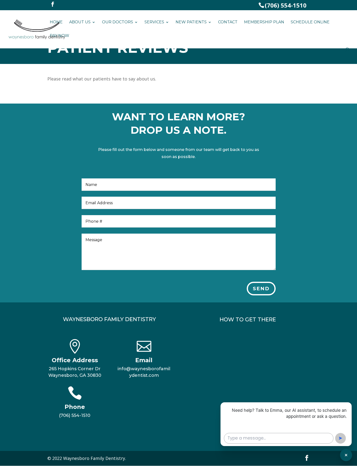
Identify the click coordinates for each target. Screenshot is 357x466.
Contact (228, 22)
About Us (80, 22)
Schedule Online (310, 22)
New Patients (191, 22)
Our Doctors (117, 22)
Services (154, 22)
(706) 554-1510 (285, 5)
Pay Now (59, 36)
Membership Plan (264, 22)
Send (261, 288)
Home (56, 22)
